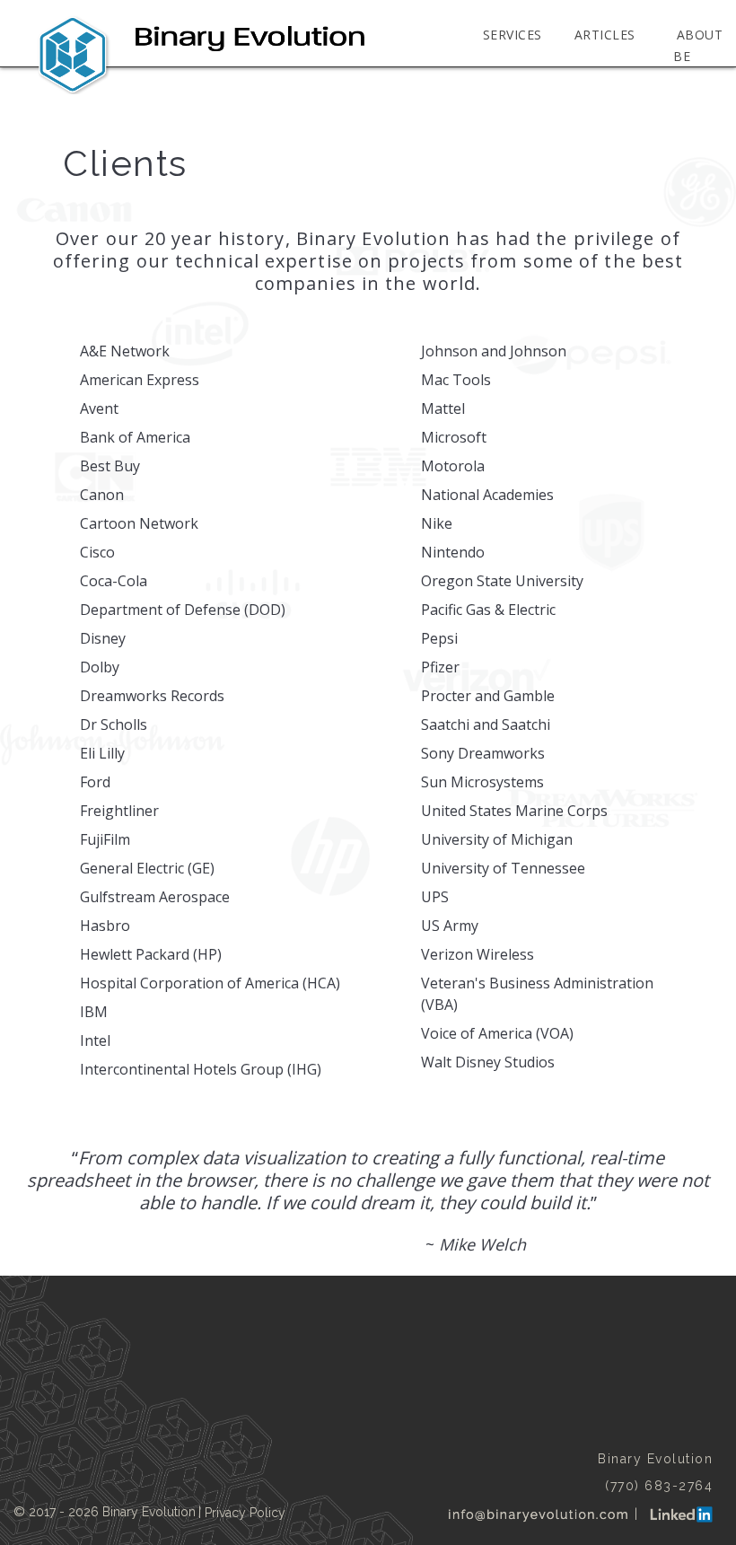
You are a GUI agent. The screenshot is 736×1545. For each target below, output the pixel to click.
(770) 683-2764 (659, 1486)
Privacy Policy (245, 1512)
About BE (698, 45)
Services (512, 34)
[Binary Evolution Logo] (201, 53)
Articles (604, 34)
